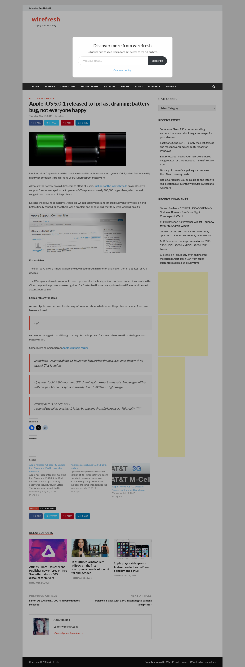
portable (154, 86)
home (35, 86)
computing (67, 86)
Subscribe (157, 60)
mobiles (50, 86)
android (109, 86)
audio (138, 86)
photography (89, 86)
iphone (124, 86)
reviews (171, 86)
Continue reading (123, 70)
